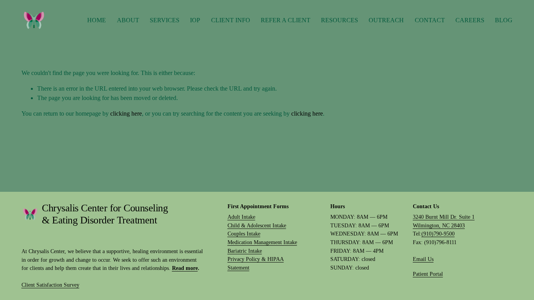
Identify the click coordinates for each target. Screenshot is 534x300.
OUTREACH (386, 20)
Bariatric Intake (245, 251)
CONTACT (430, 20)
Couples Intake (244, 233)
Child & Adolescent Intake (257, 225)
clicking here (126, 113)
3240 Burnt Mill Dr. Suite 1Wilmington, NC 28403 (444, 221)
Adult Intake (241, 217)
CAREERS (469, 20)
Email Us (423, 259)
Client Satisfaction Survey (50, 285)
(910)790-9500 (438, 233)
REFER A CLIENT (285, 20)
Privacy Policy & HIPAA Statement (256, 263)
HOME (96, 20)
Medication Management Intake (262, 242)
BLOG (503, 20)
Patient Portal (428, 274)
